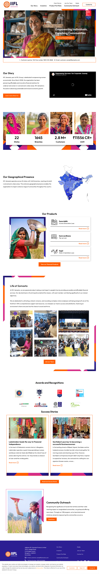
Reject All (82, 568)
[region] (49, 567)
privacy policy (39, 568)
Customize (72, 568)
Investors (43, 6)
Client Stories (57, 3)
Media (77, 3)
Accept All (92, 568)
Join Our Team (68, 3)
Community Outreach (71, 6)
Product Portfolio (55, 6)
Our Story (34, 6)
